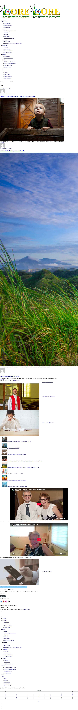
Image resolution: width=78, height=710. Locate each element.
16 (72, 695)
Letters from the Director (8, 654)
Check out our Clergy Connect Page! (48, 396)
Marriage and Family (7, 685)
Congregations (4, 642)
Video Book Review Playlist (47, 571)
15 (61, 695)
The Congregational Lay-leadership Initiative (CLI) (12, 647)
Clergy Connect (7, 682)
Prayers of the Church (8, 671)
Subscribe (3, 596)
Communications (5, 649)
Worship (3, 665)
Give (3, 674)
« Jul (38, 701)
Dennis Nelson (2, 94)
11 (16, 695)
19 (27, 697)
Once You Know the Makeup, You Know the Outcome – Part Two (17, 96)
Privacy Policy (26, 609)
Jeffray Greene (2, 148)
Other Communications (8, 656)
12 (27, 695)
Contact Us (6, 680)
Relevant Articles (7, 627)
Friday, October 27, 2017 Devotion (9, 376)
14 (50, 695)
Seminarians (6, 636)
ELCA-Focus (4, 620)
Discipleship (4, 618)
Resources (6, 634)
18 (16, 697)
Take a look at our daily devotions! (48, 422)
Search (11, 81)
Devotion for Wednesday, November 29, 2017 (12, 150)
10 (5, 695)
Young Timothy (6, 638)
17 (5, 697)
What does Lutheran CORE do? (47, 382)
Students (3, 629)
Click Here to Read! (16, 380)
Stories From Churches (8, 625)
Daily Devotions (9, 148)
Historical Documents (8, 683)
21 (50, 697)
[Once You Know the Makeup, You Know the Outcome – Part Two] (32, 140)
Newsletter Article (12, 94)
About (3, 676)
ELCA (7, 94)
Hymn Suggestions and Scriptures (10, 669)
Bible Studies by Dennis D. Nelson (10, 667)
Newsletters (6, 651)
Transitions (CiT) (7, 645)
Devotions (4, 658)
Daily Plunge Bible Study (8, 663)
